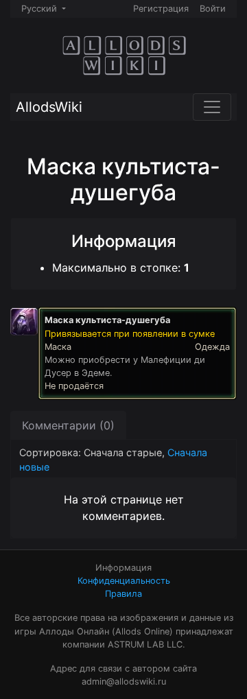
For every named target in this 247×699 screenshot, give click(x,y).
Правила (123, 594)
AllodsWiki (49, 107)
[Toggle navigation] (212, 107)
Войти (213, 8)
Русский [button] (40, 8)
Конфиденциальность (124, 581)
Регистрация (161, 8)
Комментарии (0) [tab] (68, 425)
